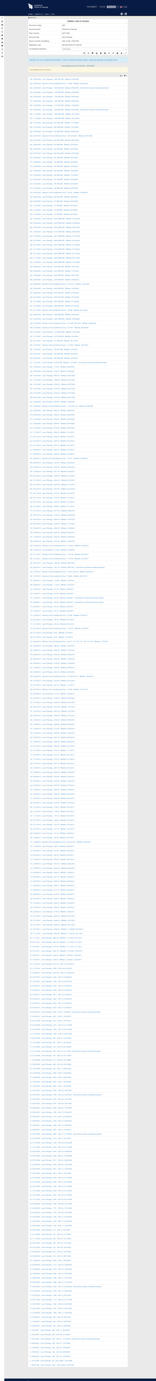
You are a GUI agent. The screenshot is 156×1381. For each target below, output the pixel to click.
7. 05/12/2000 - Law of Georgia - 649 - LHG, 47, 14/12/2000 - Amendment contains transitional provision (65, 1339)
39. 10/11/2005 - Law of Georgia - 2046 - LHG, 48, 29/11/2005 (51, 1199)
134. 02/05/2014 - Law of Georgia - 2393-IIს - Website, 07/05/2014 (52, 785)
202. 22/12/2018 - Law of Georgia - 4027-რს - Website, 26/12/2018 (52, 489)
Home (30, 14)
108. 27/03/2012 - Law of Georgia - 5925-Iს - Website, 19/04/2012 (52, 898)
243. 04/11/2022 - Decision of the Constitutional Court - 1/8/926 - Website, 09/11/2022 (59, 310)
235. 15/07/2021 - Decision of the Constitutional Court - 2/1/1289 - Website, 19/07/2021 (59, 345)
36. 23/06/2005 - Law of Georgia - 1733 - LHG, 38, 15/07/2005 (51, 1212)
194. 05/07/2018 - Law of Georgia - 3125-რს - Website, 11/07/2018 (52, 524)
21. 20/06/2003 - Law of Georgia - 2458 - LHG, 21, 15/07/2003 (51, 1278)
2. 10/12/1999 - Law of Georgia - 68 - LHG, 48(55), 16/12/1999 (51, 1361)
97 (126, 76)
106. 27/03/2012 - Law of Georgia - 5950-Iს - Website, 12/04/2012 (52, 907)
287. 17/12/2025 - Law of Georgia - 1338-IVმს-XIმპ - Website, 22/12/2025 (54, 118)
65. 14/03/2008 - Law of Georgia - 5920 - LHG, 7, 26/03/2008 (50, 1086)
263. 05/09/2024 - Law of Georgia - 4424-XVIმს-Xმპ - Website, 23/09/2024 (55, 223)
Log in (102, 7)
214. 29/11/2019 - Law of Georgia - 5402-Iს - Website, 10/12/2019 (52, 436)
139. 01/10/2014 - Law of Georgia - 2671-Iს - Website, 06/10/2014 (52, 763)
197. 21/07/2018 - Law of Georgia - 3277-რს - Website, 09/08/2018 (52, 511)
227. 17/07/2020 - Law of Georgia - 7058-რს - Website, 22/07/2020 (52, 380)
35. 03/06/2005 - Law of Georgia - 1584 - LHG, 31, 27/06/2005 (51, 1217)
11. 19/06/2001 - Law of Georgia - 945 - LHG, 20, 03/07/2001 (50, 1321)
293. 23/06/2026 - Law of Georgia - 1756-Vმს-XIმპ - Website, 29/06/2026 (54, 92)
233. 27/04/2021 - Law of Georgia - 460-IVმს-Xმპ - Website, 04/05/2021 (54, 354)
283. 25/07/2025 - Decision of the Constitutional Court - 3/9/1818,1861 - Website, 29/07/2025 (61, 136)
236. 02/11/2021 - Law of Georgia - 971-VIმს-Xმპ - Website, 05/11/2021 (54, 341)
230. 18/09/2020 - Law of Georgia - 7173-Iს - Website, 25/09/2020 (52, 367)
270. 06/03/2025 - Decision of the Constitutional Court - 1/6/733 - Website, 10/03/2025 (59, 192)
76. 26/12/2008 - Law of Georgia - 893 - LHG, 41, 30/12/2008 (50, 1038)
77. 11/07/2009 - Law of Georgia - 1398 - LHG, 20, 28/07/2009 (51, 1034)
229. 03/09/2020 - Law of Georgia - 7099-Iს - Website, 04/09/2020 (52, 371)
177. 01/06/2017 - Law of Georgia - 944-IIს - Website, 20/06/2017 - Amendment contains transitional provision (67, 598)
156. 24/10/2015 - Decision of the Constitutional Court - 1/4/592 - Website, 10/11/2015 (59, 689)
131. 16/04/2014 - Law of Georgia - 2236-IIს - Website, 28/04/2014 (52, 798)
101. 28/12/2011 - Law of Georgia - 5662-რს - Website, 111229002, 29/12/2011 (57, 929)
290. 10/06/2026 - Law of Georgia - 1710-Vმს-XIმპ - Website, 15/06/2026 (54, 105)
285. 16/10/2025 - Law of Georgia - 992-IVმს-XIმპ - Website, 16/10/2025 (54, 127)
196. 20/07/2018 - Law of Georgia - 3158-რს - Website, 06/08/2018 (52, 515)
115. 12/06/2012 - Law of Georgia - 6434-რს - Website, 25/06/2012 (52, 868)
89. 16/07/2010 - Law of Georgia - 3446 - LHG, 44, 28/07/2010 (51, 981)
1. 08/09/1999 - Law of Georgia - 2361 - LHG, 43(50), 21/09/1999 (52, 1365)
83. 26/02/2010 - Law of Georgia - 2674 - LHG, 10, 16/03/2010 (51, 1007)
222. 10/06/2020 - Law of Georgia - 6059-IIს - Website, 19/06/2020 (52, 402)
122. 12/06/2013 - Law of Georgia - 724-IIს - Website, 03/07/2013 (52, 837)
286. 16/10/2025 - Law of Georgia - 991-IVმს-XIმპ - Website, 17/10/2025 (54, 123)
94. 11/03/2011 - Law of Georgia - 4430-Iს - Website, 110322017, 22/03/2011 (56, 960)
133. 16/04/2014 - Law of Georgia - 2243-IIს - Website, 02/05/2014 (52, 790)
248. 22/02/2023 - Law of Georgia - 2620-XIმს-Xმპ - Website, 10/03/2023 (54, 288)
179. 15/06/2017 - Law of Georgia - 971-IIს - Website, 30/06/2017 (52, 589)
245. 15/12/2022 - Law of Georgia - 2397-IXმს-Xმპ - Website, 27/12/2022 (54, 301)
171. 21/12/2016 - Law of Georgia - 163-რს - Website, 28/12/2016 (52, 624)
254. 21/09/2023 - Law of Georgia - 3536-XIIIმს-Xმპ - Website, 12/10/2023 (55, 262)
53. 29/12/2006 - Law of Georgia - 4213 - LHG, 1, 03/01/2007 (50, 1138)
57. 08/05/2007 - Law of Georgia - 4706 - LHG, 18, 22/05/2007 (51, 1121)
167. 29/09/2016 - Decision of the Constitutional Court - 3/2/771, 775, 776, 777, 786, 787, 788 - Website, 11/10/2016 (69, 641)
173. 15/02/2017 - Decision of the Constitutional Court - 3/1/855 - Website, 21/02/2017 (59, 615)
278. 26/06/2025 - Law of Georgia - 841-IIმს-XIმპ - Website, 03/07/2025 (54, 157)
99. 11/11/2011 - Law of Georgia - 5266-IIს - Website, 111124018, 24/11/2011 (56, 938)
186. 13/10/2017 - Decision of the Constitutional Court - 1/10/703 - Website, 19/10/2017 (59, 559)
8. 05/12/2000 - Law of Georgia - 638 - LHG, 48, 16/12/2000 (50, 1334)
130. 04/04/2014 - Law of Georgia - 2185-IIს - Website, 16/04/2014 (52, 803)
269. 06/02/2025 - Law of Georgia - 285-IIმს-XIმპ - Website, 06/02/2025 (54, 197)
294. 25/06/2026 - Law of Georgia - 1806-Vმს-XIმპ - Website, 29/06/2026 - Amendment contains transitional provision (69, 88)
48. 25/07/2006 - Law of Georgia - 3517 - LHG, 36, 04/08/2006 (51, 1160)
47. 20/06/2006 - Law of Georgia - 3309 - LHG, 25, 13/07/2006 (51, 1164)
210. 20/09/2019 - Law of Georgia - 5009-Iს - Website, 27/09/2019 (52, 454)
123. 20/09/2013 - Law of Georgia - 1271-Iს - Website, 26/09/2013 (52, 833)
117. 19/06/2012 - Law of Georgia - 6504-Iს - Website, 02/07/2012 (52, 859)
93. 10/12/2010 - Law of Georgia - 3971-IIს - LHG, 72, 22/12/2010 (52, 964)
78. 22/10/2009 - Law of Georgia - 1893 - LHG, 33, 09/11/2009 (51, 1029)
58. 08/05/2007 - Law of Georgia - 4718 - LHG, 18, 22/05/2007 (51, 1116)
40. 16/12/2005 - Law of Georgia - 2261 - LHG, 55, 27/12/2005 (51, 1195)
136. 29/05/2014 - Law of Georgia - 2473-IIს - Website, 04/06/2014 (52, 776)
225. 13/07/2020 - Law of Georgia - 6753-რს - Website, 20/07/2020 (52, 389)
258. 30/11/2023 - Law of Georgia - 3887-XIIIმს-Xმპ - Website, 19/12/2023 (55, 245)
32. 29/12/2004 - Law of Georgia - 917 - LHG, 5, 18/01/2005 (50, 1230)
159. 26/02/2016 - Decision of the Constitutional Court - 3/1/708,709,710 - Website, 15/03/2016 (62, 676)
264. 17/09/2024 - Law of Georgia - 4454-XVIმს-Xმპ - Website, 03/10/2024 (55, 219)
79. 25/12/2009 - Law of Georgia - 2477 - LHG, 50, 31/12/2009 (51, 1025)
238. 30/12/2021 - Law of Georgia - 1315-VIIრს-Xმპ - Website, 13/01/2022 (55, 332)
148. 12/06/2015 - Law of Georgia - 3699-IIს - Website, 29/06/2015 (52, 724)
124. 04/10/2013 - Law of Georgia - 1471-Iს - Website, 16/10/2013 (52, 829)
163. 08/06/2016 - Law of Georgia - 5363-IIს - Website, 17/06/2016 (52, 659)
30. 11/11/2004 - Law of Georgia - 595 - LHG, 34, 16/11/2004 (50, 1238)
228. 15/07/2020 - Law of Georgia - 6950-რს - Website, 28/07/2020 (52, 375)
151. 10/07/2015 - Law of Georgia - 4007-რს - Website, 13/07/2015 (52, 711)
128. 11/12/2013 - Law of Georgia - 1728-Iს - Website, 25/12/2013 (52, 811)
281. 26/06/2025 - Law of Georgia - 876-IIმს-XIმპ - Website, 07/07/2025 (54, 144)
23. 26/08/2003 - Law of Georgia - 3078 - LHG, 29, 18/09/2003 (51, 1269)
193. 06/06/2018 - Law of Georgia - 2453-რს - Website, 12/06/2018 (52, 528)
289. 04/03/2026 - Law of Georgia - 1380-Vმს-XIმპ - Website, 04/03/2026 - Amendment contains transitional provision (69, 110)
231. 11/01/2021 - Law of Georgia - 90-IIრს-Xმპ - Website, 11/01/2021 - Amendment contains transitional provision (68, 362)
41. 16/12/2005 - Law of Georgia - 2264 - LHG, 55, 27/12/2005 (51, 1191)
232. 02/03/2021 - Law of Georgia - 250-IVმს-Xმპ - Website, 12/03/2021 (54, 358)
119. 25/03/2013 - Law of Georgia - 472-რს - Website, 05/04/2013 (52, 851)
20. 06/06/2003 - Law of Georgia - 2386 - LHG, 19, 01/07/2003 (51, 1282)
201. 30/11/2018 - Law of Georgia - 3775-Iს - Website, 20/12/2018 (52, 493)
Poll (53, 14)
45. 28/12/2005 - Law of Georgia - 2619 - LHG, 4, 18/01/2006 (50, 1173)
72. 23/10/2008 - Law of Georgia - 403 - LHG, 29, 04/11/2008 (50, 1055)
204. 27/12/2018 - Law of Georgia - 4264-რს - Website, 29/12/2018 (52, 480)
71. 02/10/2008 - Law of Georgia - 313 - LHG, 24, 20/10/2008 (50, 1060)
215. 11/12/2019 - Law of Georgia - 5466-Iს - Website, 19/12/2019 (52, 432)
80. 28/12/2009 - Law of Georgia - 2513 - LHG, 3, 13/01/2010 (50, 1021)
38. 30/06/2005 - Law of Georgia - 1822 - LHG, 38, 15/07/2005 (51, 1204)
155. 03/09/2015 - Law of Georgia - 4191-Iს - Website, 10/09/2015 (52, 694)
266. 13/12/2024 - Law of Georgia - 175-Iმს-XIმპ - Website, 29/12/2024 (54, 210)
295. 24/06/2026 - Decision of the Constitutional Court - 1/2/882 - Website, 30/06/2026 (59, 83)
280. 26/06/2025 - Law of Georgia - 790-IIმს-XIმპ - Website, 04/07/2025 (54, 149)
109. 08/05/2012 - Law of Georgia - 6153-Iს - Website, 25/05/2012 (52, 894)
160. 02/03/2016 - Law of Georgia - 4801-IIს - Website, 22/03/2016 (52, 672)
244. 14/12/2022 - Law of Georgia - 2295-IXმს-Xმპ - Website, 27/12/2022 (54, 306)
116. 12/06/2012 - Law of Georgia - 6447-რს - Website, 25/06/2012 (52, 864)
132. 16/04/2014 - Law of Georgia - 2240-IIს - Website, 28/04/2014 (52, 794)
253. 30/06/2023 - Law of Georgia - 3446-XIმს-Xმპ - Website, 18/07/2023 (54, 266)
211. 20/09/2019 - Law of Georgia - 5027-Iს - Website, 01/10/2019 (52, 450)
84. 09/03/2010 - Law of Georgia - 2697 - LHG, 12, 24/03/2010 (51, 1003)
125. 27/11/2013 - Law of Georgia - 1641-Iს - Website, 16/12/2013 (52, 824)
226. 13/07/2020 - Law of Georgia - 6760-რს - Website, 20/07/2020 (52, 384)
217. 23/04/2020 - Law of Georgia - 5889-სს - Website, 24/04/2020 (52, 423)
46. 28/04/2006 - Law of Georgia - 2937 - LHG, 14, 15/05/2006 (51, 1169)
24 (122, 76)
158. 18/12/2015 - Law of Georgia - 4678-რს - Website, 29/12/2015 (52, 681)
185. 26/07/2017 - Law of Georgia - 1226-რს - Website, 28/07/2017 (52, 563)
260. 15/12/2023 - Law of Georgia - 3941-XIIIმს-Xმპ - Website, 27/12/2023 (55, 236)
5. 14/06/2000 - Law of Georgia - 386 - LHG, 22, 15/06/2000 (50, 1347)
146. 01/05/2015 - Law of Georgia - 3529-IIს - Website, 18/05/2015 (52, 733)
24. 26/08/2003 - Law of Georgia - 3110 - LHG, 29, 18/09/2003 (51, 1265)
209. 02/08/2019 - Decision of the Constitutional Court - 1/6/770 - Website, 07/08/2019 (59, 458)
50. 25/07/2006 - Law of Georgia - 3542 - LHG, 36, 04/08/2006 (51, 1151)
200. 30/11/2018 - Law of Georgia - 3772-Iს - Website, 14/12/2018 (52, 497)
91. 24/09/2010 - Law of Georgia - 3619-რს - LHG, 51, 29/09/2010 (52, 973)
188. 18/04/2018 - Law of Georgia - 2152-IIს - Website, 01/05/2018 (52, 550)
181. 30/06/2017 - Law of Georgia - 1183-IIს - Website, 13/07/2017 (52, 580)
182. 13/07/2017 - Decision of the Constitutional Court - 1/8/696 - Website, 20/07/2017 (59, 576)
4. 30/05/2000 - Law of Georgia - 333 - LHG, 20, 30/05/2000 (50, 1352)
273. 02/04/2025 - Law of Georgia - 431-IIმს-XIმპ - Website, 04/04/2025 (54, 179)
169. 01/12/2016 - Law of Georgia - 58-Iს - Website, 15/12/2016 (51, 633)
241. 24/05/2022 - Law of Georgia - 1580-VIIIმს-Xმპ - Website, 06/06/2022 (55, 319)
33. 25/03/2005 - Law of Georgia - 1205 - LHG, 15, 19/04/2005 (51, 1225)
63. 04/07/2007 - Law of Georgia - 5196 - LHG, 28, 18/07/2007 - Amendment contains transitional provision (66, 1095)
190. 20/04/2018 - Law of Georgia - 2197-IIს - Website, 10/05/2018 (52, 541)
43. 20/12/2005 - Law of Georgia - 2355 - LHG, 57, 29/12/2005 (51, 1182)
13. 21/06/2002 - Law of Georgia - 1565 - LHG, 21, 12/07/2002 (51, 1313)
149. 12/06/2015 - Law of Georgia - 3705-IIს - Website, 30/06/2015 (52, 720)
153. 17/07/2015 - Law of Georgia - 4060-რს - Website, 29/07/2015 (52, 702)
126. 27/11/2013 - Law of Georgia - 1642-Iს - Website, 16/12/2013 (52, 820)
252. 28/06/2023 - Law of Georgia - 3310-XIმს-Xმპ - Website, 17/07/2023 (54, 271)
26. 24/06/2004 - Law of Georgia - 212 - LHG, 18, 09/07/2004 (50, 1256)
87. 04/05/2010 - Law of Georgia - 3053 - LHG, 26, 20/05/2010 (51, 990)
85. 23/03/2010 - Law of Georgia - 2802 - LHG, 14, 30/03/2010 (51, 999)
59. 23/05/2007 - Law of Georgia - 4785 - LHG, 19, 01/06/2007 (51, 1112)
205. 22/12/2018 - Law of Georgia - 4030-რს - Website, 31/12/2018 (52, 476)
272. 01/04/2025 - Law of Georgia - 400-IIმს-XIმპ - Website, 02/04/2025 (54, 184)
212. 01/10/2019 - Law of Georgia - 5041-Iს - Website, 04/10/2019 (52, 445)
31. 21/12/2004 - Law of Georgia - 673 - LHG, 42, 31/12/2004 (50, 1234)
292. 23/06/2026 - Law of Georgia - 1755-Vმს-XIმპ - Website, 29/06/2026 (54, 96)
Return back (32, 17)
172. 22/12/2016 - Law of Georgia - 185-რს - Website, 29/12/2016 (52, 620)
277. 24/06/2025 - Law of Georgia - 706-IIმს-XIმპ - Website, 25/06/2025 (54, 162)
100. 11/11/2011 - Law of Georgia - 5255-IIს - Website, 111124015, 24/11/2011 (56, 933)
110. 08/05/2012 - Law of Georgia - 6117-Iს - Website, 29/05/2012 (52, 890)
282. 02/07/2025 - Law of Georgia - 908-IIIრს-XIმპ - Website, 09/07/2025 (54, 140)
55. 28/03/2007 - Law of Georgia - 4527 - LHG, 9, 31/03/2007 (50, 1130)
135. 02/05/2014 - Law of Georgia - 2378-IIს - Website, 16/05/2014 (52, 781)
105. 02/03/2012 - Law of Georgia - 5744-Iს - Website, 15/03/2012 (52, 912)
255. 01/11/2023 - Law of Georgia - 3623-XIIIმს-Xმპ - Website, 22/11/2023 (55, 258)
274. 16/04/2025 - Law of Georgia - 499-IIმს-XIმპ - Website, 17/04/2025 (54, 175)
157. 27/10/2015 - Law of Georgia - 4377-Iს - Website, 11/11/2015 (52, 685)
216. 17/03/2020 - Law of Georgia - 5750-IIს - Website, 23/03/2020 (52, 428)
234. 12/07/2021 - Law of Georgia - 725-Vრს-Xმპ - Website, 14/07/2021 (54, 349)
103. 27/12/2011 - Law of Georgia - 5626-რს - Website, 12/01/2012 (52, 920)
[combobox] (123, 7)
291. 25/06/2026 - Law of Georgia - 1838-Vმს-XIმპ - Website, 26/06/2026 (54, 101)
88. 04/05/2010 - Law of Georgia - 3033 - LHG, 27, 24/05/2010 (51, 986)
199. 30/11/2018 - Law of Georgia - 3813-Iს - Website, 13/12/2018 (52, 502)
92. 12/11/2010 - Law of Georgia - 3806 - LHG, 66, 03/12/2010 (51, 968)
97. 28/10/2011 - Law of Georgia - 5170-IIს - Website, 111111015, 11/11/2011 (56, 946)
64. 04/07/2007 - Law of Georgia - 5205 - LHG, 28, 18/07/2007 (51, 1090)
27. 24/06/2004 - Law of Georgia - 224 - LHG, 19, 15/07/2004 (50, 1252)
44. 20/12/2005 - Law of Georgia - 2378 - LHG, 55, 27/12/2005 (51, 1177)
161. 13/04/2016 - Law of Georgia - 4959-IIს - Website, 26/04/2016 (52, 667)
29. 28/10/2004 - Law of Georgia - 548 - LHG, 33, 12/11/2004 (50, 1243)
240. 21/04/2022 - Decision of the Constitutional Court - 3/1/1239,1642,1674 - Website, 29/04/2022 (63, 323)
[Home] (41, 6)
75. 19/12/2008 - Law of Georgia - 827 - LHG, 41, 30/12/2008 (50, 1042)
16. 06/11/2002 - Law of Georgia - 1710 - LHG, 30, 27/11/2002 (51, 1300)
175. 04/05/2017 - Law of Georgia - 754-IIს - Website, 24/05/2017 (52, 606)
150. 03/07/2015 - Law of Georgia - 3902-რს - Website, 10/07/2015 (52, 715)
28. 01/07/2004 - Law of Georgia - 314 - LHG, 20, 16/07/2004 (50, 1247)
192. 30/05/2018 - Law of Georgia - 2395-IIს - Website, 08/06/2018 (52, 532)
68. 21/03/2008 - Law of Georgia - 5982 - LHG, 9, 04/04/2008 (50, 1073)
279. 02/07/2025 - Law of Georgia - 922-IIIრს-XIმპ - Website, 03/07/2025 (54, 153)
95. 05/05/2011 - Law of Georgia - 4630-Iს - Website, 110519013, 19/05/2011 (56, 955)
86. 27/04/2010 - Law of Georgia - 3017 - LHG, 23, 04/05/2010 (51, 994)
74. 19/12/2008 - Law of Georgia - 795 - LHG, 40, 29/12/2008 (50, 1047)
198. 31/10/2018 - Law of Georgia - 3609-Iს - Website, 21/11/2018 (52, 506)
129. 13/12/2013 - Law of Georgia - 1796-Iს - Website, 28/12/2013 (52, 807)
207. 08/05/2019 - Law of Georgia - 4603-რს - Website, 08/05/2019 (52, 467)
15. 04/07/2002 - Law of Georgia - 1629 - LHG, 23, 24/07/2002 (51, 1304)
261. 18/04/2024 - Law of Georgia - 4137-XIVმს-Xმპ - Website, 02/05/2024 (55, 232)
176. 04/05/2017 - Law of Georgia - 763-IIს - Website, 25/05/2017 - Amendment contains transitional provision (67, 602)
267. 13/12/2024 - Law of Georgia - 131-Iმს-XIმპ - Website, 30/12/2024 (54, 205)
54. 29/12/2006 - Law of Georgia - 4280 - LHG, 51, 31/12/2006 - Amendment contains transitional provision (66, 1134)
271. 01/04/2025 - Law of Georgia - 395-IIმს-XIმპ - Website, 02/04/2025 (54, 188)
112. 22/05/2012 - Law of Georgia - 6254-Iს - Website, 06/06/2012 (52, 881)
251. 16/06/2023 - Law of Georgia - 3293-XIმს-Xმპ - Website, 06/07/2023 (54, 275)
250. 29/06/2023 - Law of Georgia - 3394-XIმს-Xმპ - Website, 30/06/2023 (54, 280)
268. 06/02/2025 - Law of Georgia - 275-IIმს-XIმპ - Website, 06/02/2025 (54, 201)
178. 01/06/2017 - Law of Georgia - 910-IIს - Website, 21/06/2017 (52, 593)
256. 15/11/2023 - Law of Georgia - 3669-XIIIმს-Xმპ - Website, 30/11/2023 (55, 253)
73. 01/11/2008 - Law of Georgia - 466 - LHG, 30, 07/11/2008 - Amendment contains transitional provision (65, 1051)
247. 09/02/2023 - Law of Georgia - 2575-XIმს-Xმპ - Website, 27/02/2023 (54, 293)
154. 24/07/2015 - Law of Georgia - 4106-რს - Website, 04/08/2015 (52, 698)
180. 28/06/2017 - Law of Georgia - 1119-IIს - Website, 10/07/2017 (52, 585)
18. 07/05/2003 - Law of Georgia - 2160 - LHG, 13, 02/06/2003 (51, 1291)
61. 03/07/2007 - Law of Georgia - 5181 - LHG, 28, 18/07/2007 (51, 1103)
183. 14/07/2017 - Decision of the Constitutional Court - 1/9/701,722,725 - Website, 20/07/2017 (62, 572)
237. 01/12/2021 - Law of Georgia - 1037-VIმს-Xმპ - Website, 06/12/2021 (54, 336)
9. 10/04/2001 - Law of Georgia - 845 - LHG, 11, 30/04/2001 (50, 1330)
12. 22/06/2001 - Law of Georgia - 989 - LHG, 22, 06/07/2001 (50, 1317)
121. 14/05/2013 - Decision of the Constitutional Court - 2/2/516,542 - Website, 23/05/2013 (60, 842)
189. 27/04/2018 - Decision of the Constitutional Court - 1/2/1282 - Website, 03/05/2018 (59, 545)
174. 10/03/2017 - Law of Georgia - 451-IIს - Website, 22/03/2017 (52, 611)
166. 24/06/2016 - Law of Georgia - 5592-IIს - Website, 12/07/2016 (52, 646)
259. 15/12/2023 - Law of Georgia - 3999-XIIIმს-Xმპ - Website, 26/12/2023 (55, 240)
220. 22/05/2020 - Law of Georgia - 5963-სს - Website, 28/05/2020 (52, 410)
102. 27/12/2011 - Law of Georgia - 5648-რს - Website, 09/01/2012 (52, 925)
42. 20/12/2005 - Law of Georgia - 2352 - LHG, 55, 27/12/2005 (51, 1186)
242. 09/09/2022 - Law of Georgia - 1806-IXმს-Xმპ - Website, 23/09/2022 (54, 314)
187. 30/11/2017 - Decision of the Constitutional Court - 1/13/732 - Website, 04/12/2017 (59, 554)
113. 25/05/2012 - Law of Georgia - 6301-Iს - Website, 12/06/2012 (52, 877)
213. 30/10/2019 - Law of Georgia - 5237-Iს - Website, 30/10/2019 (52, 441)
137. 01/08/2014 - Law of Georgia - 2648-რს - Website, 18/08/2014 (52, 772)
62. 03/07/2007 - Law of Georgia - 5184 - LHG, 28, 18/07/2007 (51, 1099)
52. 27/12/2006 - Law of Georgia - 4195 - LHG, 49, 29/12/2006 (51, 1143)
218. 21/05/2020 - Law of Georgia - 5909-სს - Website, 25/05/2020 (52, 419)
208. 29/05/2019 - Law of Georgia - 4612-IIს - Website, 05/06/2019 (52, 463)
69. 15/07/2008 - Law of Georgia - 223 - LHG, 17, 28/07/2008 (50, 1068)
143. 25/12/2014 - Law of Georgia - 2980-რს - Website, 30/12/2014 (52, 746)
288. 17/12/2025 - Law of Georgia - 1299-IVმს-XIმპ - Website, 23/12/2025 (54, 114)
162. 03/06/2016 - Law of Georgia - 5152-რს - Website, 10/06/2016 (52, 663)
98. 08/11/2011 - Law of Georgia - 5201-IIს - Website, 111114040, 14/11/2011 (56, 942)
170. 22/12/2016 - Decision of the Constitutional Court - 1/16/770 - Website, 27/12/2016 (59, 628)
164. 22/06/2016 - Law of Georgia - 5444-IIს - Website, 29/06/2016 (52, 654)
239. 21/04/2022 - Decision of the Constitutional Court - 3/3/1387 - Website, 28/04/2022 (59, 327)
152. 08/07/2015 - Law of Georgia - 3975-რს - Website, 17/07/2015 (52, 707)
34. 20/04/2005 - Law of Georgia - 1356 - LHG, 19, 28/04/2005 (51, 1221)
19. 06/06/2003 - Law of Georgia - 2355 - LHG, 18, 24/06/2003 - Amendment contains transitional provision (66, 1286)
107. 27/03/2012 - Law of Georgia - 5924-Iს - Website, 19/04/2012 (52, 903)
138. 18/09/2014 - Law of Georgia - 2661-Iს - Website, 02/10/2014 (52, 768)
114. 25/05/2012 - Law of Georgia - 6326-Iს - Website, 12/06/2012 (52, 872)
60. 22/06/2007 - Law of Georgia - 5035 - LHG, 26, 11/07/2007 (51, 1108)
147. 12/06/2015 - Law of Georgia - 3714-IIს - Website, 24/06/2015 (52, 728)
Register (111, 7)
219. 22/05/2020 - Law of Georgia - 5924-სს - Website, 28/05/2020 (52, 415)
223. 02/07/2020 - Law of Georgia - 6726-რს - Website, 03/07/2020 (52, 397)
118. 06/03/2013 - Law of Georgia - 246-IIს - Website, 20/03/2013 (52, 855)
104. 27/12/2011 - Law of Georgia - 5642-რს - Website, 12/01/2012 (52, 916)
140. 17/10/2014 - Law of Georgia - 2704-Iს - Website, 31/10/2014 (52, 759)
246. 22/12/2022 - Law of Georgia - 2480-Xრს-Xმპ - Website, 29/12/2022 (54, 297)
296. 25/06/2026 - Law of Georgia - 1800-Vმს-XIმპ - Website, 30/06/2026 (54, 79)
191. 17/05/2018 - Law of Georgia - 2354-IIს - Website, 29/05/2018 (52, 537)
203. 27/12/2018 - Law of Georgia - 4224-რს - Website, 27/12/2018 (52, 484)
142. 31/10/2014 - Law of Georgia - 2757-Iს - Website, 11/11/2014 (52, 750)
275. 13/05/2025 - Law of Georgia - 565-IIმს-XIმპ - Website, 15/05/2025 (54, 171)
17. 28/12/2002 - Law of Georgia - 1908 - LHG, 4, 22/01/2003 (50, 1295)
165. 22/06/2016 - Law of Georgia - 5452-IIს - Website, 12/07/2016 (52, 650)
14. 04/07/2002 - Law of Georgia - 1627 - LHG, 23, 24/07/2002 (51, 1308)
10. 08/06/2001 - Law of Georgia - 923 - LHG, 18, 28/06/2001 (50, 1326)
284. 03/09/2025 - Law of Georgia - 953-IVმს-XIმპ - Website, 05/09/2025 (54, 131)
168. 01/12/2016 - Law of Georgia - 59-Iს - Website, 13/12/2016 (51, 637)
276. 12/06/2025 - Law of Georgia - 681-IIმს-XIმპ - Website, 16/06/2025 (54, 166)
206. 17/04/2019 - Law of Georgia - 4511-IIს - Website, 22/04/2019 (52, 471)
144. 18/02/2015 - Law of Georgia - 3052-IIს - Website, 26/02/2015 (52, 742)
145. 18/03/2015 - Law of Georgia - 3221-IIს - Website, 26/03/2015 (52, 737)
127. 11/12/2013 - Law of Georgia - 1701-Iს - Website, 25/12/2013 (52, 816)
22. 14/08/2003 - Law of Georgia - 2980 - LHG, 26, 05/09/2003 (51, 1273)
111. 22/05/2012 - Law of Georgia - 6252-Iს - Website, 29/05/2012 (52, 885)
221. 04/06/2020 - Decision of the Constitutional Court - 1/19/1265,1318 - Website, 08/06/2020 (61, 406)
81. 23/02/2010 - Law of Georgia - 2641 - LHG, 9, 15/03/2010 (50, 1016)
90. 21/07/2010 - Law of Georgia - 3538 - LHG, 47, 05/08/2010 (51, 977)
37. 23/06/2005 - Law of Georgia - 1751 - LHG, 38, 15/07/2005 (51, 1208)
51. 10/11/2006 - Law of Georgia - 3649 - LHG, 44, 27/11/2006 (51, 1147)
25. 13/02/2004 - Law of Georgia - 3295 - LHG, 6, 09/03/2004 (50, 1260)
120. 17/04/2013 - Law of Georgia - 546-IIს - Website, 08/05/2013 (52, 846)
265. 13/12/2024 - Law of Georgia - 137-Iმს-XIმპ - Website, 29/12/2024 (54, 214)
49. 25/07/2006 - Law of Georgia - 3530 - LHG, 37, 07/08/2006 (51, 1156)
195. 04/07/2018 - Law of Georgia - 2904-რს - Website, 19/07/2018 (52, 519)
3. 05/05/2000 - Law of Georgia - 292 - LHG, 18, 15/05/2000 (50, 1356)
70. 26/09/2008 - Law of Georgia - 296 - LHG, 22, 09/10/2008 (50, 1064)
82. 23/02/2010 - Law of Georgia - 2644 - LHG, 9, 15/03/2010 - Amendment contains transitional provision (65, 1012)
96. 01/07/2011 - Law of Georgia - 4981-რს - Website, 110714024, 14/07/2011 (56, 951)
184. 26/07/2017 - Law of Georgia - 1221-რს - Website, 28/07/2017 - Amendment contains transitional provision (67, 567)
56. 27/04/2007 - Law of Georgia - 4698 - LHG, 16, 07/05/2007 (51, 1125)
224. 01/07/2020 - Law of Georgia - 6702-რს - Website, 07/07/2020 (52, 393)
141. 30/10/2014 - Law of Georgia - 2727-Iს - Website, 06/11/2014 (52, 755)
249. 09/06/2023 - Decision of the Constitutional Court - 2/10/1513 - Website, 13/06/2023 (59, 284)
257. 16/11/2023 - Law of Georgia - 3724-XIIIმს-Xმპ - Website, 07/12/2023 (55, 249)
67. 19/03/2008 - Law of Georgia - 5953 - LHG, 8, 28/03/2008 (50, 1077)
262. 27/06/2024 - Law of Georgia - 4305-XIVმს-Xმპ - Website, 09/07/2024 (55, 227)
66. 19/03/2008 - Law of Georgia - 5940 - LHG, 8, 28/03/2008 (50, 1082)
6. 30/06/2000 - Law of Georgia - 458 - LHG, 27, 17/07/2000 (50, 1343)
